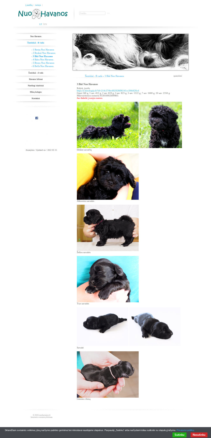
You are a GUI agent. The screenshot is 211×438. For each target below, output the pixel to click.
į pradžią (28, 5)
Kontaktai (36, 98)
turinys (38, 5)
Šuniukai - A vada (35, 73)
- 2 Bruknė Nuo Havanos (43, 53)
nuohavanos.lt (44, 415)
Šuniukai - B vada (35, 43)
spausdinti (177, 76)
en (45, 24)
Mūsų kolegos (36, 92)
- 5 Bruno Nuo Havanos (42, 63)
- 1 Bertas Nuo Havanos (42, 49)
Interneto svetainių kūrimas (42, 417)
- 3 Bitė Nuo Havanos (42, 56)
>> (108, 13)
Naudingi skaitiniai (36, 85)
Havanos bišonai (36, 79)
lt (40, 24)
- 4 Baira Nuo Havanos (42, 59)
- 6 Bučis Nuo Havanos (42, 66)
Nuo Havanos (35, 36)
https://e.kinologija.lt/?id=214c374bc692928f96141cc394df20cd (108, 90)
